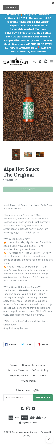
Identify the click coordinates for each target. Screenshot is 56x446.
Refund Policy (40, 370)
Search (14, 365)
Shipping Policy (19, 375)
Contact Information (34, 365)
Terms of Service (18, 370)
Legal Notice (39, 375)
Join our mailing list (28, 390)
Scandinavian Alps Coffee (24, 432)
